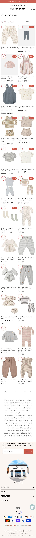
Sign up (28, 451)
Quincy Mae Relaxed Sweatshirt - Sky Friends (8, 349)
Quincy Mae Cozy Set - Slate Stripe (26, 317)
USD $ (18, 508)
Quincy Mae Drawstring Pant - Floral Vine (9, 48)
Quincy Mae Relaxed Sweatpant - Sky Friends (24, 288)
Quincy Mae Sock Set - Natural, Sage (7, 229)
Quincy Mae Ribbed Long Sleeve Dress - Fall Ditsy (8, 258)
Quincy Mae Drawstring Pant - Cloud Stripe (26, 258)
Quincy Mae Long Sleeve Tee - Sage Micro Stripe (9, 170)
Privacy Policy (18, 531)
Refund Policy (28, 531)
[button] (2, 9)
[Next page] (30, 392)
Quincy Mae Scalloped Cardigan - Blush (7, 77)
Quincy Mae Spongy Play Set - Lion (26, 139)
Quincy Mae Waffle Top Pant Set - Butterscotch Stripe (26, 199)
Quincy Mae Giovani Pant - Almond (8, 380)
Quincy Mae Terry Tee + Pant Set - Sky (9, 199)
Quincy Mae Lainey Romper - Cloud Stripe (9, 288)
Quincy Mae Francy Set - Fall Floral (9, 317)
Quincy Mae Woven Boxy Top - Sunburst (26, 107)
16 (25, 392)
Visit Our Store (18, 483)
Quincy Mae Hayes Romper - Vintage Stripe (26, 77)
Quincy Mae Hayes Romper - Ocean (9, 107)
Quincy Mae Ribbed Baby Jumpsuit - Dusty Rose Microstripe (25, 350)
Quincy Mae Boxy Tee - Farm (26, 169)
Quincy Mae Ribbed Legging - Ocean (26, 48)
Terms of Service (8, 531)
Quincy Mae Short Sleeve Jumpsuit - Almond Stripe (25, 380)
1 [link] (5, 392)
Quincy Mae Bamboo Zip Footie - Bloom (25, 229)
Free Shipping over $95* (18, 5)
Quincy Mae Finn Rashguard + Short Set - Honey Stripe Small (9, 140)
